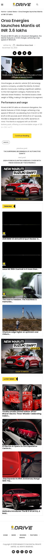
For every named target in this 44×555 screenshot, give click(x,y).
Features (34, 535)
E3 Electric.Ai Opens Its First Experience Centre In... (19, 447)
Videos (22, 537)
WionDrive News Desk (24, 45)
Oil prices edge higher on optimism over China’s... (20, 333)
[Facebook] (13, 551)
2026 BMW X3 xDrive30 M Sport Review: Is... (21, 239)
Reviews (23, 535)
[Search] (37, 4)
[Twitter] (22, 551)
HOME (5, 535)
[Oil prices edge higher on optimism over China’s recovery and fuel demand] (22, 318)
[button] (15, 53)
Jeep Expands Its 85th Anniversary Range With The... (21, 480)
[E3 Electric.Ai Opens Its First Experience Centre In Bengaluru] (22, 432)
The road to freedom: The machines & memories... (19, 300)
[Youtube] (30, 551)
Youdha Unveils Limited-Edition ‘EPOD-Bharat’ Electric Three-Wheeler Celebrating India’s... (21, 413)
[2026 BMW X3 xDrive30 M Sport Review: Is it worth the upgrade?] (22, 225)
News (14, 535)
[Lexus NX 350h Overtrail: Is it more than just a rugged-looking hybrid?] (22, 255)
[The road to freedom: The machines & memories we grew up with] (22, 285)
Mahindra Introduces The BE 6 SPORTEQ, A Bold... (21, 512)
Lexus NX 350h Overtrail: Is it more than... (20, 269)
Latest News (12, 11)
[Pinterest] (26, 551)
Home (3, 11)
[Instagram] (17, 551)
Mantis (5, 142)
